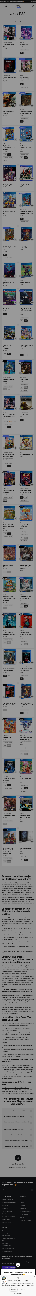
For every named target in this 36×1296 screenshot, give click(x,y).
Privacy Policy (21, 1285)
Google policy (30, 1285)
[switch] (3, 1283)
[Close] (34, 1276)
